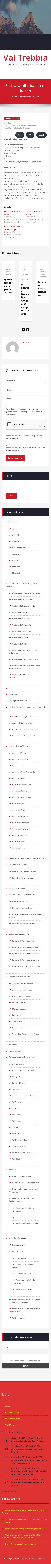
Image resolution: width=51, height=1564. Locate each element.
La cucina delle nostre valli (19, 942)
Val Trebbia (25, 57)
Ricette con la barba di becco (17, 128)
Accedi (7, 1414)
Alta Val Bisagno (18, 1072)
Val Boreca (16, 1116)
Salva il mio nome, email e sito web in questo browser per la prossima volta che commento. (25, 420)
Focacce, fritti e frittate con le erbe (20, 125)
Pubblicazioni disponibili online (27, 1232)
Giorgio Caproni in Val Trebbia (23, 1078)
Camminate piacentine (20, 910)
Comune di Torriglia (19, 843)
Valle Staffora (17, 1167)
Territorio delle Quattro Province (24, 1104)
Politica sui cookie (15, 1059)
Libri (17, 1225)
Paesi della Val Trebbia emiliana (26, 273)
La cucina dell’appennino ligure (23, 949)
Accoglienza (13, 530)
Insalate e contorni (19, 1011)
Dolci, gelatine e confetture (22, 1004)
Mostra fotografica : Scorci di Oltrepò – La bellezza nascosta (29, 1470)
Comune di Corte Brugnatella (23, 780)
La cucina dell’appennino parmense (25, 962)
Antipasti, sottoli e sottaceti (22, 992)
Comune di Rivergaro (20, 824)
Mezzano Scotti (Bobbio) (25, 288)
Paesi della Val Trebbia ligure (23, 886)
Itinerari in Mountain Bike (22, 916)
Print (19, 135)
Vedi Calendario (9, 1499)
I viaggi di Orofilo (18, 1253)
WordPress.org (11, 1433)
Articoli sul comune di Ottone (8, 274)
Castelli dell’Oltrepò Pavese (22, 608)
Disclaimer (13, 702)
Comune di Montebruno (21, 805)
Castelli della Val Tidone (21, 652)
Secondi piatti (17, 1036)
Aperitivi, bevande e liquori (22, 998)
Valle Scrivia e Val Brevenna (22, 1161)
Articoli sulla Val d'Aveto (42, 271)
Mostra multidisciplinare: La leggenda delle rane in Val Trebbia (28, 1481)
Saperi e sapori (14, 1177)
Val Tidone (16, 1142)
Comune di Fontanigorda (21, 793)
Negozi (15, 568)
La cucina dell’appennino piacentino (25, 968)
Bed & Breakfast (18, 556)
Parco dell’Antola (18, 1091)
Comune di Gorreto (19, 799)
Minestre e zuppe (19, 1017)
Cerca (9, 483)
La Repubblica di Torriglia (25, 1266)
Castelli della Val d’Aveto (21, 633)
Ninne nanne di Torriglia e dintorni (25, 744)
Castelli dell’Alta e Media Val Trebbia (26, 601)
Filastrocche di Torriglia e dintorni (25, 737)
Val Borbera (16, 1110)
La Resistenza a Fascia (24, 1282)
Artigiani (15, 549)
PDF (30, 135)
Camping (15, 562)
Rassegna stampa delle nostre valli (22, 1065)
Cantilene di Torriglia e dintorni (24, 725)
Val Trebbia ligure (18, 1154)
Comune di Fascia (18, 786)
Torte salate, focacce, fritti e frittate (25, 1042)
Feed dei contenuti (12, 1420)
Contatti (12, 696)
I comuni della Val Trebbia (18, 754)
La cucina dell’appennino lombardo (25, 955)
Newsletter (13, 1053)
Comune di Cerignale (20, 767)
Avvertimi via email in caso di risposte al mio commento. (24, 445)
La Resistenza (17, 1259)
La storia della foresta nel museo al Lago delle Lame (24, 1537)
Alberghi (15, 543)
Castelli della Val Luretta (21, 639)
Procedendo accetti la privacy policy (24, 1368)
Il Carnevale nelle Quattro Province (25, 1191)
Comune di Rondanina (20, 831)
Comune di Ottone (19, 812)
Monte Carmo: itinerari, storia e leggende (21, 1552)
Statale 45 (16, 1097)
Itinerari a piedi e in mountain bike (22, 903)
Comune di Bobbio (19, 761)
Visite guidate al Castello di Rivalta (27, 1449)
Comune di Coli (18, 774)
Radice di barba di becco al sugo (12, 228)
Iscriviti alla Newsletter (18, 896)
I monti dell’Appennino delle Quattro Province (26, 866)
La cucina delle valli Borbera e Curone (26, 974)
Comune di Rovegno (20, 837)
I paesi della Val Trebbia (18, 873)
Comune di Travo (18, 850)
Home (14, 97)
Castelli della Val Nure (20, 646)
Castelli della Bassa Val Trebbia (23, 614)
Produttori (16, 575)
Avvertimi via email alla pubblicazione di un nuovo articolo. (25, 457)
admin (9, 123)
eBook (41, 135)
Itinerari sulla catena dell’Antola (24, 932)
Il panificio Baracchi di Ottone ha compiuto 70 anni (9, 299)
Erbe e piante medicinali (18, 709)
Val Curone (16, 1123)
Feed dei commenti (12, 1427)
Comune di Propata (19, 818)
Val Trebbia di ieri (18, 1326)
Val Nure (15, 1135)
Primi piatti (16, 1023)
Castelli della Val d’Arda (21, 627)
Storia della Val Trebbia (17, 1246)
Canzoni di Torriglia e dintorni (23, 731)
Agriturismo (16, 537)
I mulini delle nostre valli (21, 1184)
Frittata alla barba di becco (29, 97)
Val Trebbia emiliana (19, 1148)
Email (8, 1355)
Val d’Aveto (16, 1129)
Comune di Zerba (18, 856)
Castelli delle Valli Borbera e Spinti (25, 667)
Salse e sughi (17, 1030)
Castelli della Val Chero (21, 620)
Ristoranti (16, 581)
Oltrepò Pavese (18, 1085)
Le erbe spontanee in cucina (19, 985)
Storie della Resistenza (24, 1297)
